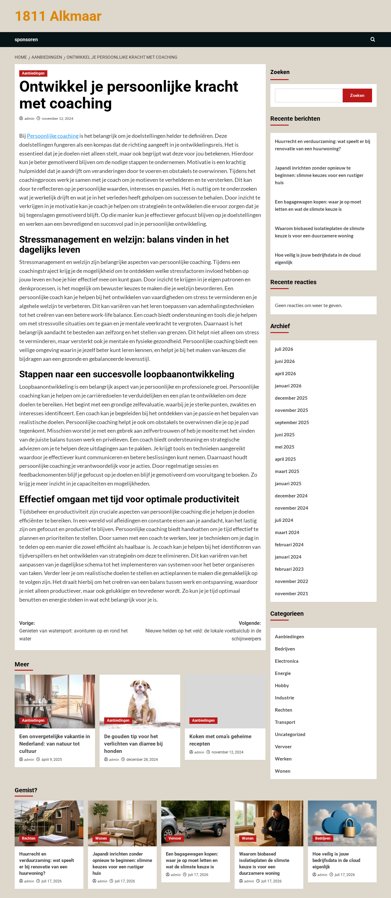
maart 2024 (287, 532)
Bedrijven (285, 648)
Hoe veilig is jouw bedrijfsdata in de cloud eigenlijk (318, 258)
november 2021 (291, 593)
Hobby (282, 685)
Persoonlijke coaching (53, 135)
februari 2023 (289, 569)
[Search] (373, 39)
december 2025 (291, 398)
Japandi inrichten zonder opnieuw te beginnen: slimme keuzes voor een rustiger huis (319, 175)
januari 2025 (288, 483)
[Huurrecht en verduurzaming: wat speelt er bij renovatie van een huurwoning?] (49, 823)
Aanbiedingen (33, 73)
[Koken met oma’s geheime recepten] (225, 701)
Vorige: (73, 631)
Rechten (283, 710)
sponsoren (26, 39)
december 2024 (291, 495)
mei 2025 (284, 446)
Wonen (283, 771)
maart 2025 (287, 471)
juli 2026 (284, 349)
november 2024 (291, 508)
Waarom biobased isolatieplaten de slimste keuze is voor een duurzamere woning (319, 231)
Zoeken (280, 72)
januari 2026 (288, 385)
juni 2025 (285, 434)
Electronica (286, 661)
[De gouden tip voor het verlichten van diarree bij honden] (140, 701)
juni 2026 (285, 361)
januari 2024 (288, 556)
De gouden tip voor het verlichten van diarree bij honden (133, 743)
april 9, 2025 (52, 759)
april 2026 (285, 373)
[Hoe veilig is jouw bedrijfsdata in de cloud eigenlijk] (342, 823)
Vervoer (283, 746)
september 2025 (292, 422)
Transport (285, 722)
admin (29, 118)
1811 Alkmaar (58, 16)
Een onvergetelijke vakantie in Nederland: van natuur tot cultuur (54, 743)
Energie (283, 673)
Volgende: (203, 631)
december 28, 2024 (142, 759)
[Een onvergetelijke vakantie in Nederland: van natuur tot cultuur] (55, 701)
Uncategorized (290, 734)
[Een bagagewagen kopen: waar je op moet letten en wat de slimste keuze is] (195, 823)
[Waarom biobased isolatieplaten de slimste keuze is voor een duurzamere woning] (269, 823)
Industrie (284, 697)
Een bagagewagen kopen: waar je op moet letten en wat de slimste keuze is (318, 205)
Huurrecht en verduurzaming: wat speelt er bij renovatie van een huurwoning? (322, 144)
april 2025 (285, 459)
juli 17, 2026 (52, 881)
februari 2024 (289, 544)
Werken (283, 758)
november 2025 (291, 410)
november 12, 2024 (57, 118)
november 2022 (291, 581)
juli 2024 (284, 520)
